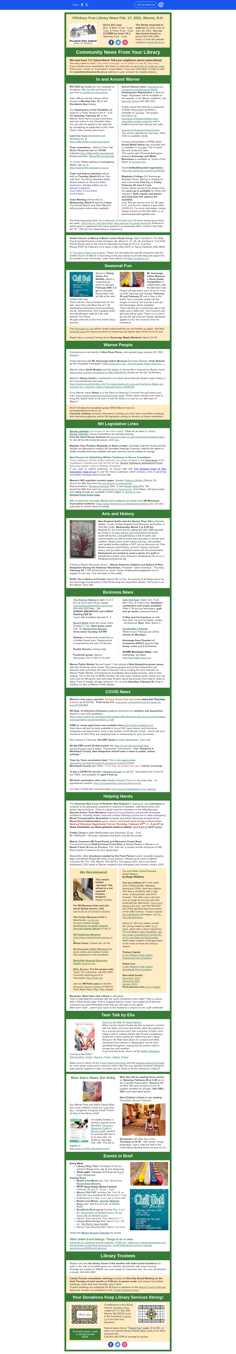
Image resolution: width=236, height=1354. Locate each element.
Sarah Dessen (133, 1022)
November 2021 (131, 978)
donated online (121, 1307)
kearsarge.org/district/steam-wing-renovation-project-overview (140, 120)
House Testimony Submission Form (141, 463)
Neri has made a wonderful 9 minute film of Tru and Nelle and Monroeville (142, 935)
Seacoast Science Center (87, 986)
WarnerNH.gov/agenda (101, 156)
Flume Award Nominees (113, 1063)
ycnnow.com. (139, 161)
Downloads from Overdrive (137, 958)
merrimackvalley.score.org (136, 657)
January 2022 (130, 984)
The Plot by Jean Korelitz (94, 1224)
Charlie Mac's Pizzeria (135, 628)
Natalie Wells (131, 486)
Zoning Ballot (90, 190)
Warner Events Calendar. (152, 1287)
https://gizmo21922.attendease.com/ (90, 1148)
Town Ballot (76, 190)
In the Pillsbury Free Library (137, 955)
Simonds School (130, 101)
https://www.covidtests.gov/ (138, 725)
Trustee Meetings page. (126, 1290)
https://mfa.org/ (94, 978)
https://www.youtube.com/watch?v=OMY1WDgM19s (98, 372)
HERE (144, 135)
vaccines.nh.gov (112, 771)
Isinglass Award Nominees (150, 1063)
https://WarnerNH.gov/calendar (97, 153)
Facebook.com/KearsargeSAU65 (140, 89)
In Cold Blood (130, 914)
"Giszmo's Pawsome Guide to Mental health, (102, 1128)
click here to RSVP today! (147, 827)
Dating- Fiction (120, 1057)
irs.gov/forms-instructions (93, 92)
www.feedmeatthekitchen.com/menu (93, 605)
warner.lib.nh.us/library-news (148, 66)
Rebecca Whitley (134, 480)
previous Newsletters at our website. (136, 789)
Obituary (74, 355)
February (146, 1100)
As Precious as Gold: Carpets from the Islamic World (90, 927)
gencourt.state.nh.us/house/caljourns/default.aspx (137, 437)
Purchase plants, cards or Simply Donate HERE (85, 1334)
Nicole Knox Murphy (95, 628)
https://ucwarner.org (138, 258)
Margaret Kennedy (99, 486)
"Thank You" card (137, 1328)
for (152, 643)
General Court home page (85, 494)
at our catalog (152, 987)
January (136, 1100)
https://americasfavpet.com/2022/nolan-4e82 (100, 395)
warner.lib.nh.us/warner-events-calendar (92, 1242)
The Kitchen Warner (85, 599)
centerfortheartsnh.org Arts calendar (132, 1245)
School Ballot (77, 193)
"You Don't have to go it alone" (89, 252)
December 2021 (131, 981)
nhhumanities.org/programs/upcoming (90, 1245)
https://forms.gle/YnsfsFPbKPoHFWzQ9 (136, 532)
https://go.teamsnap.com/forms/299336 (143, 170)
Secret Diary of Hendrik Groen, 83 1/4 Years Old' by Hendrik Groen (99, 1214)
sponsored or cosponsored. (117, 483)
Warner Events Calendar (95, 1232)
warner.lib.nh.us (155, 42)
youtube (139, 112)
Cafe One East (130, 599)
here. (117, 439)
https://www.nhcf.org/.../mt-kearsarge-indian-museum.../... (134, 363)
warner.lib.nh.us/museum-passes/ (91, 911)
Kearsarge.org (155, 86)
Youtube (142, 147)
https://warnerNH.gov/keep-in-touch (89, 167)
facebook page (78, 331)
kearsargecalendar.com (153, 1242)
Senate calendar (79, 431)
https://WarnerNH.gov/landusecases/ (90, 141)
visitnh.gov (133, 1242)
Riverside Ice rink (84, 328)
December (125, 1100)
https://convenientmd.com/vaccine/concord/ (117, 783)
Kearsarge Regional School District (141, 130)
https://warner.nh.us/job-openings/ (132, 223)
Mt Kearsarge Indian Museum (90, 949)
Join (147, 643)
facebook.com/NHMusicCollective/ (88, 1248)
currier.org (93, 920)
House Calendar (79, 434)
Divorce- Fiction (102, 1057)
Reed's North (80, 623)
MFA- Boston (81, 969)
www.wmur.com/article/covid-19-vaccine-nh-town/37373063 (102, 763)
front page (151, 460)
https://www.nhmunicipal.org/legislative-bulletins (122, 503)
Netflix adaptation (150, 1051)
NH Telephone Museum (87, 934)
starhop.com (88, 963)
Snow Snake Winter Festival (100, 1186)
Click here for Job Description (97, 223)
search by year (133, 492)
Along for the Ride (112, 1022)
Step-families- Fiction (81, 1057)
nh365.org (120, 1242)
